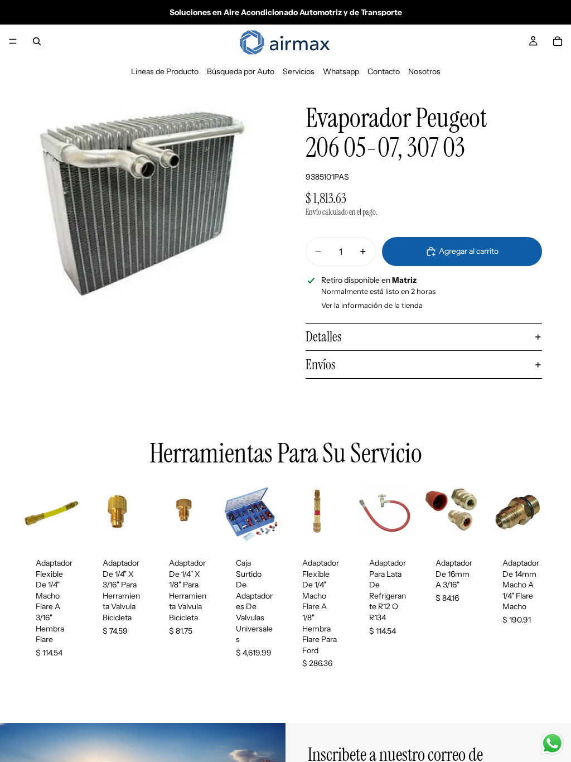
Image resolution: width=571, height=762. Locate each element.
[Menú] (13, 41)
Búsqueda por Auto (240, 71)
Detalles (323, 336)
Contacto (383, 71)
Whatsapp (341, 71)
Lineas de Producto (165, 71)
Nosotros (424, 71)
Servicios (298, 71)
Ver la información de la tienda (372, 305)
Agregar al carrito (469, 251)
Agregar (74, 527)
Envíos (320, 364)
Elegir (407, 527)
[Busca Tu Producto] (37, 41)
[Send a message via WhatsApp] (552, 743)
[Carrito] (557, 41)
